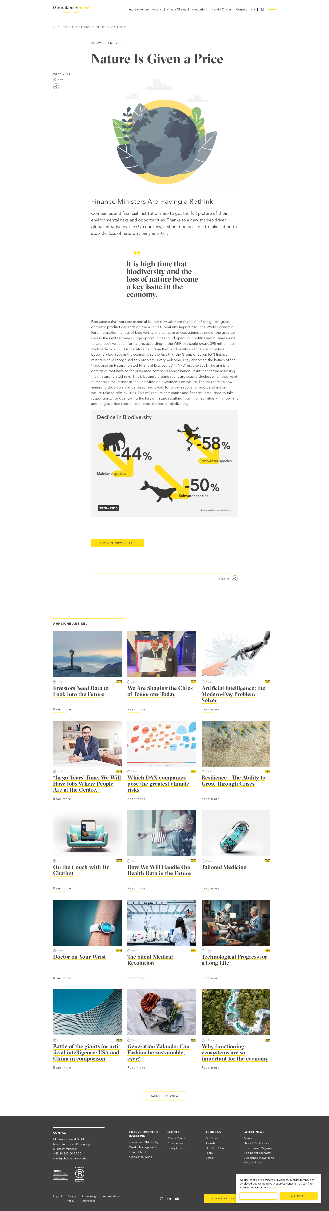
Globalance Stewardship (259, 1157)
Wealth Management (142, 1147)
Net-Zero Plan (214, 1148)
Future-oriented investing (145, 9)
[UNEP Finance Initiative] (60, 1173)
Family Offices (222, 9)
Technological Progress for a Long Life (234, 959)
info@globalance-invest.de (70, 1158)
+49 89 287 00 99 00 (67, 1153)
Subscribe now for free (117, 543)
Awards (210, 1143)
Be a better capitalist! (257, 1152)
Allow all (299, 1196)
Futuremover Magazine (258, 1148)
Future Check (137, 1152)
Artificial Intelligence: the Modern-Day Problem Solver (233, 694)
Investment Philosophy (143, 1142)
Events (248, 1138)
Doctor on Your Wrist (79, 956)
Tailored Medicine (224, 867)
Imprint (57, 1196)
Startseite (54, 27)
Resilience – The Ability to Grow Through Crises (233, 780)
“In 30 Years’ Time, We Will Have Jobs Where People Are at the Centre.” (87, 783)
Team (209, 1152)
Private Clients (176, 9)
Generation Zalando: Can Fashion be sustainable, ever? (158, 1052)
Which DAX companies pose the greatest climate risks (158, 783)
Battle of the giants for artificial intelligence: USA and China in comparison (87, 1052)
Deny (258, 1196)
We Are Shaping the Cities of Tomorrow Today (160, 691)
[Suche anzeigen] (253, 10)
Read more (62, 709)
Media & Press (253, 1162)
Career (209, 1157)
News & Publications (76, 27)
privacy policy (277, 1187)
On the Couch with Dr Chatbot (81, 870)
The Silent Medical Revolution (150, 959)
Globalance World (140, 1156)
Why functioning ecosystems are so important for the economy (235, 1052)
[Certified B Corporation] (79, 1173)
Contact (241, 9)
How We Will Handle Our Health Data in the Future (159, 870)
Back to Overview (164, 1096)
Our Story (211, 1138)
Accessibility (111, 1196)
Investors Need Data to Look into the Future (81, 691)
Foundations (199, 9)
